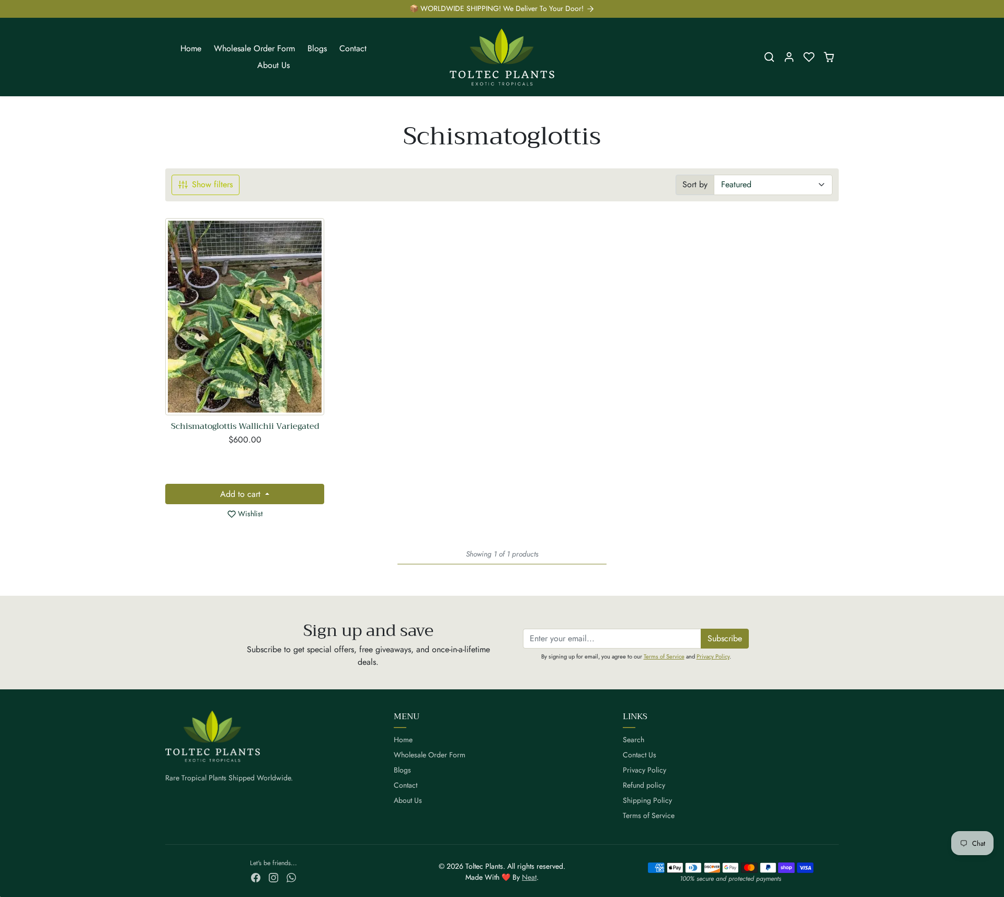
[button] (769, 57)
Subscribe (725, 638)
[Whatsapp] (291, 877)
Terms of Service (664, 656)
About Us (273, 65)
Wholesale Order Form (254, 48)
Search (633, 739)
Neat (529, 877)
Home (190, 48)
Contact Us (639, 755)
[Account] (789, 57)
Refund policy (644, 785)
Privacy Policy (713, 656)
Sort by (695, 184)
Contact (353, 48)
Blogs (317, 48)
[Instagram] (273, 877)
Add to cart (241, 494)
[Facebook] (256, 877)
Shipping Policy (647, 800)
